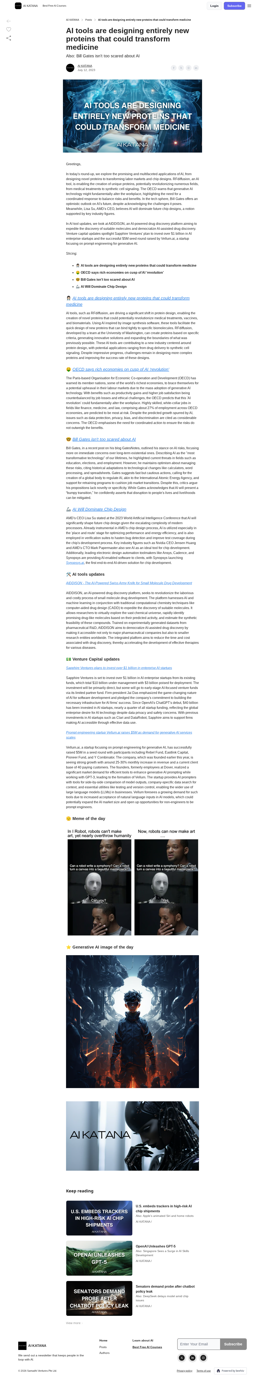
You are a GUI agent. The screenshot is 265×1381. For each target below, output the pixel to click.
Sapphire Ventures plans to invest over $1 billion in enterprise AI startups (119, 668)
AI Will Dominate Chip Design (99, 509)
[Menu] (249, 5)
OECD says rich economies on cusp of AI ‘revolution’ (120, 369)
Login (214, 5)
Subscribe (234, 5)
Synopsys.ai (75, 563)
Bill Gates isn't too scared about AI (104, 439)
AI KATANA (72, 20)
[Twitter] (181, 1357)
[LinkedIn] (192, 1357)
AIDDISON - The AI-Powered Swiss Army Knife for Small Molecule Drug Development (129, 583)
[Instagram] (203, 1357)
